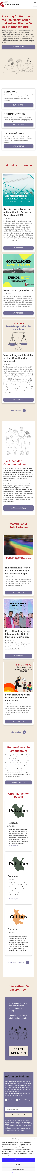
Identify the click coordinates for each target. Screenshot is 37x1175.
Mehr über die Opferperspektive (18, 508)
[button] (34, 1139)
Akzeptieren (18, 1160)
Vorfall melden (18, 782)
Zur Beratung (18, 47)
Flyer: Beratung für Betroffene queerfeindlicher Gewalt (18, 697)
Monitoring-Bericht (19, 771)
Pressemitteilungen (25, 1100)
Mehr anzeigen (13, 845)
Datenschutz (15, 1173)
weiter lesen (18, 248)
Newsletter (11, 1100)
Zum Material (19, 146)
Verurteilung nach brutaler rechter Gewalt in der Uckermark (18, 358)
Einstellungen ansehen (18, 1169)
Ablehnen (18, 1164)
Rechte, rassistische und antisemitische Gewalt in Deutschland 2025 (17, 212)
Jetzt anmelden (18, 1115)
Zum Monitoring (18, 124)
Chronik (14, 761)
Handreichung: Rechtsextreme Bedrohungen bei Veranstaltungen (18, 570)
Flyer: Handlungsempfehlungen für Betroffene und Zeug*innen (17, 634)
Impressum (23, 1173)
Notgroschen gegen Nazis (18, 290)
